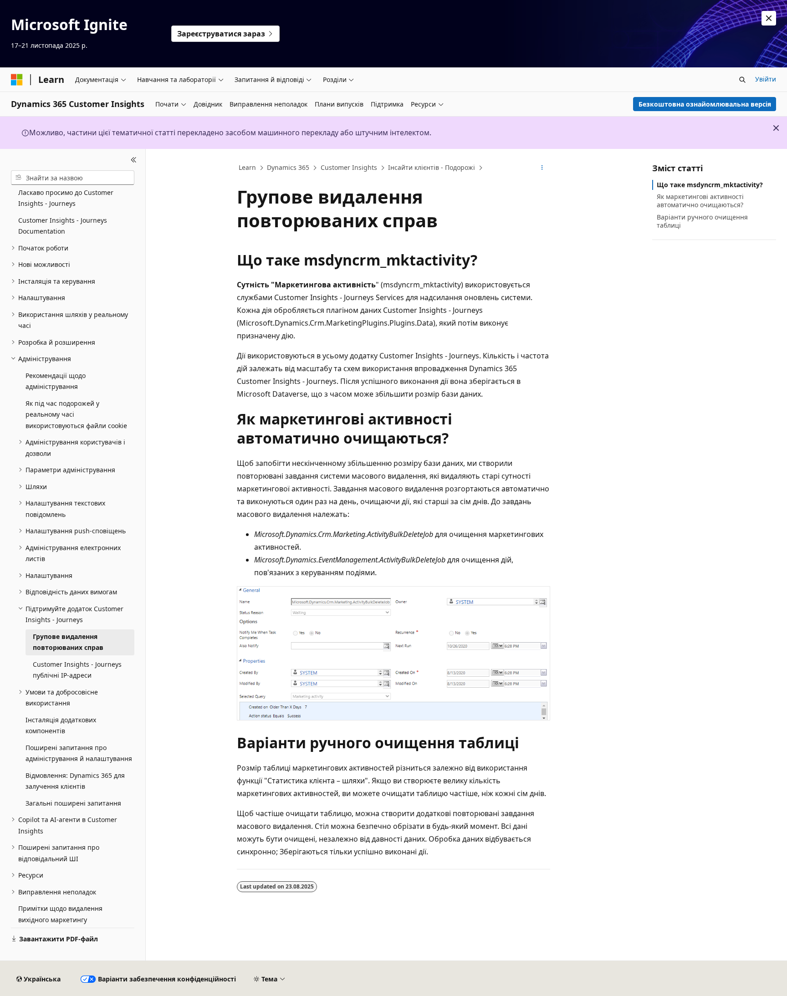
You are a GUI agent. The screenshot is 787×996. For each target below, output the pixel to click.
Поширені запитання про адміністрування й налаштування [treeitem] (79, 753)
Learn (247, 167)
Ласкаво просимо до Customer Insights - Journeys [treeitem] (65, 198)
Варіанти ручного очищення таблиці (702, 221)
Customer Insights (349, 167)
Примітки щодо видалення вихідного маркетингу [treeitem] (60, 914)
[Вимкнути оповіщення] (768, 18)
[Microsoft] (17, 80)
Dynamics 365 (288, 167)
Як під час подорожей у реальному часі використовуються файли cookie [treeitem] (76, 414)
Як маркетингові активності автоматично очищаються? (700, 200)
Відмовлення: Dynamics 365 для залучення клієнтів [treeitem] (75, 781)
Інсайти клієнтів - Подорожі (431, 167)
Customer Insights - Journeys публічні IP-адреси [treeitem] (77, 670)
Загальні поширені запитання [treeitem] (73, 803)
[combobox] (72, 177)
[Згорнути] (134, 160)
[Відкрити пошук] (742, 80)
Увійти (765, 79)
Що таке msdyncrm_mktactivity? (710, 184)
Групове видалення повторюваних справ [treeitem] (68, 642)
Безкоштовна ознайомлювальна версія (705, 104)
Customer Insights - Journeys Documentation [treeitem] (62, 226)
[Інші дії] (542, 168)
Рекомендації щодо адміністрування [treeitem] (56, 381)
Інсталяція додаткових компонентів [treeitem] (61, 725)
